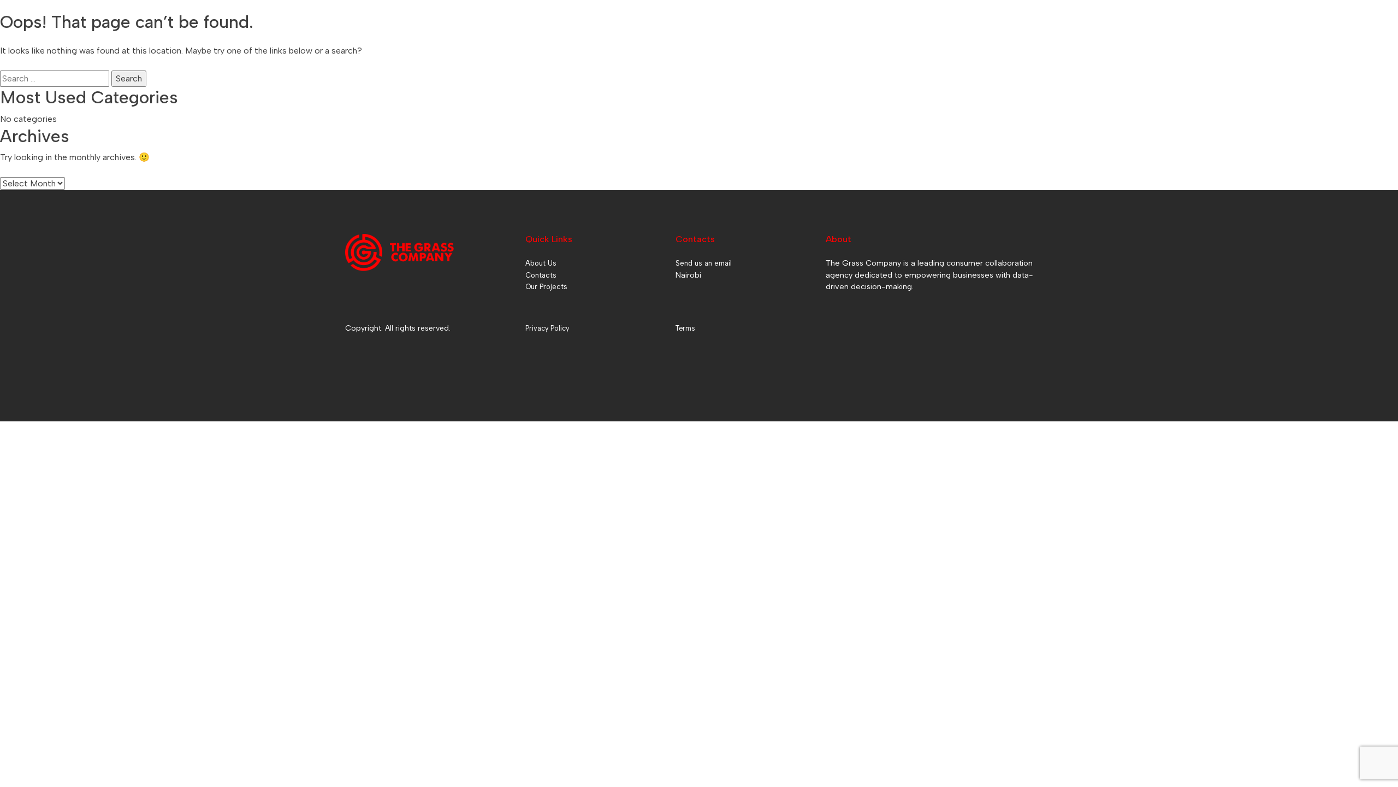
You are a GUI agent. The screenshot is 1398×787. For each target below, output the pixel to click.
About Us (540, 263)
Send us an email (704, 263)
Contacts (540, 275)
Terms (685, 328)
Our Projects (546, 287)
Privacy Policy (547, 328)
